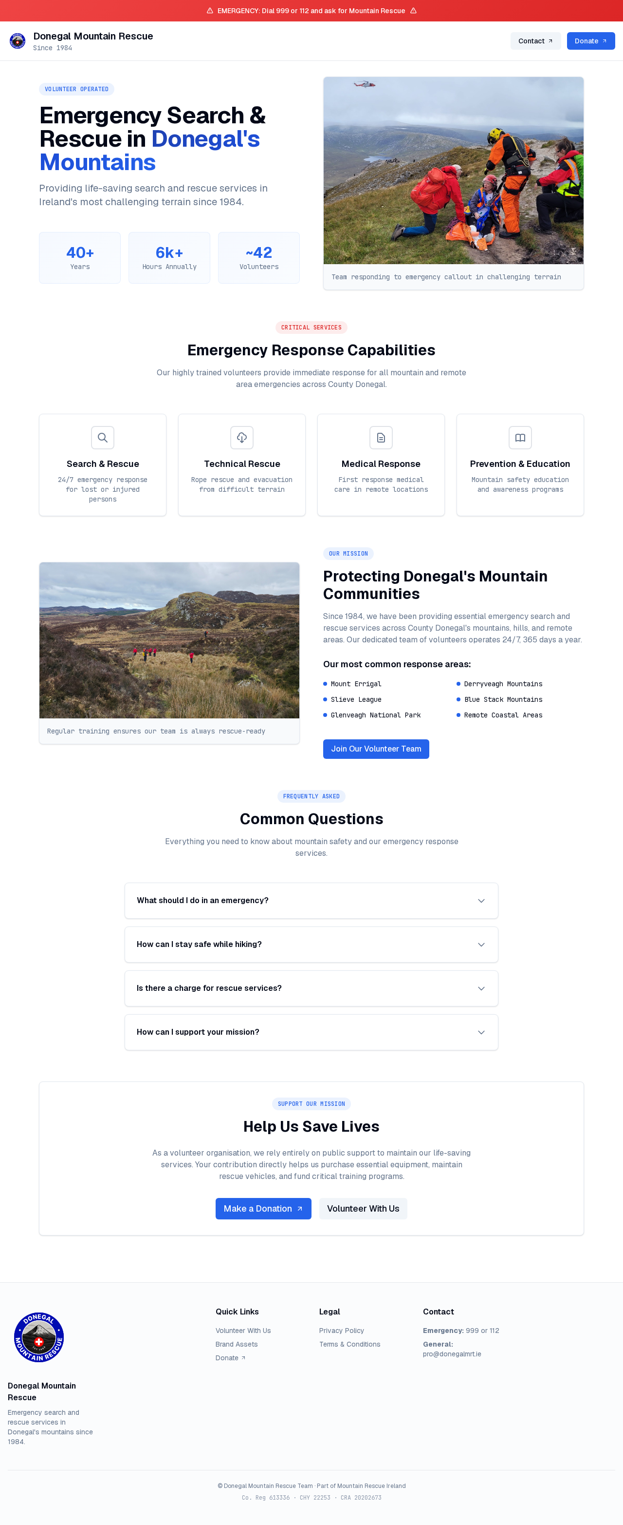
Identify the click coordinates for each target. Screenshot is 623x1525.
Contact (531, 41)
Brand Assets (237, 1344)
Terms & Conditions (350, 1344)
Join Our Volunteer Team (376, 749)
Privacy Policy (342, 1330)
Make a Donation (257, 1208)
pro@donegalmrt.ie (452, 1354)
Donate (587, 41)
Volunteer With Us (363, 1208)
